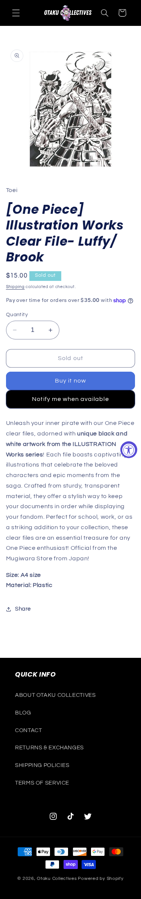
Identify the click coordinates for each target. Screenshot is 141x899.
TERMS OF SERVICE (42, 783)
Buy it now (70, 381)
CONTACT (28, 730)
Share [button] (23, 609)
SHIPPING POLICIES (42, 765)
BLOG (23, 713)
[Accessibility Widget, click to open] (128, 449)
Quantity (17, 314)
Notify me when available (70, 399)
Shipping (15, 287)
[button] (15, 12)
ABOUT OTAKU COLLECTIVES (55, 695)
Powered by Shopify (100, 878)
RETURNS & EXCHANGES (49, 747)
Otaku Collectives (57, 878)
